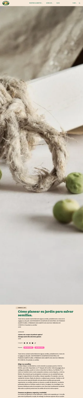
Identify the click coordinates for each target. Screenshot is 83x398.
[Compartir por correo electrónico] (32, 343)
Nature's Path (39, 347)
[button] (79, 3)
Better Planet (28, 347)
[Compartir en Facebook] (24, 343)
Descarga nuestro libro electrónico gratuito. (29, 336)
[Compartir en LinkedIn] (27, 343)
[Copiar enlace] (35, 343)
